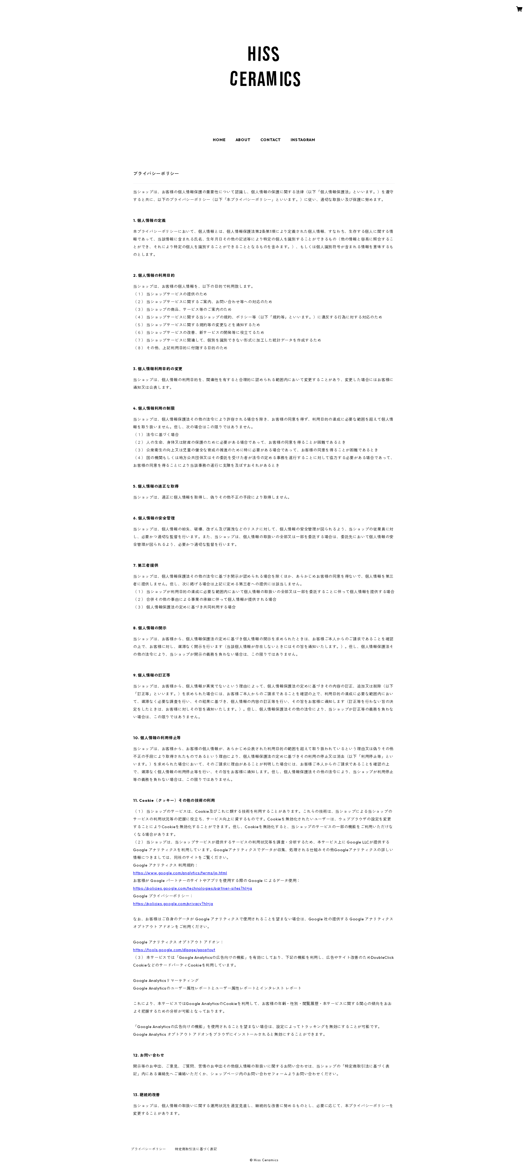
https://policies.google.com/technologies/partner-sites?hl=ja (192, 888)
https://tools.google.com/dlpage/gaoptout (174, 949)
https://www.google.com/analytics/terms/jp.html (180, 872)
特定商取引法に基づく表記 (196, 1149)
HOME (219, 139)
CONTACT (270, 139)
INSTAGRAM (303, 139)
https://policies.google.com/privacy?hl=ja (173, 903)
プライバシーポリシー (148, 1149)
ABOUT (243, 139)
